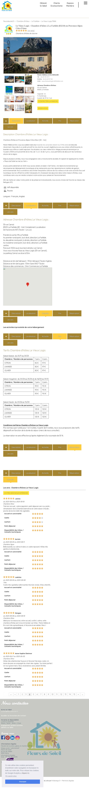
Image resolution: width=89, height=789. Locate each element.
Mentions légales (68, 781)
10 (52, 694)
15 (74, 694)
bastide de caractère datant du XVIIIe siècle (53, 145)
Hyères (47, 152)
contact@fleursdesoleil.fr (9, 711)
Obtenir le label (43, 4)
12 (61, 694)
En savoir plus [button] (11, 776)
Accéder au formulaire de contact (13, 715)
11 (57, 694)
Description (16, 121)
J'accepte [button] (22, 781)
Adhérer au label (7, 727)
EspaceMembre (70, 4)
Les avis (10, 127)
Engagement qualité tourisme (12, 725)
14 (70, 694)
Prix (60, 121)
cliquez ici (25, 773)
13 (65, 694)
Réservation (43, 108)
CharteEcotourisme (57, 4)
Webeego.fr (56, 781)
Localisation (30, 121)
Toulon (38, 152)
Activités (45, 121)
